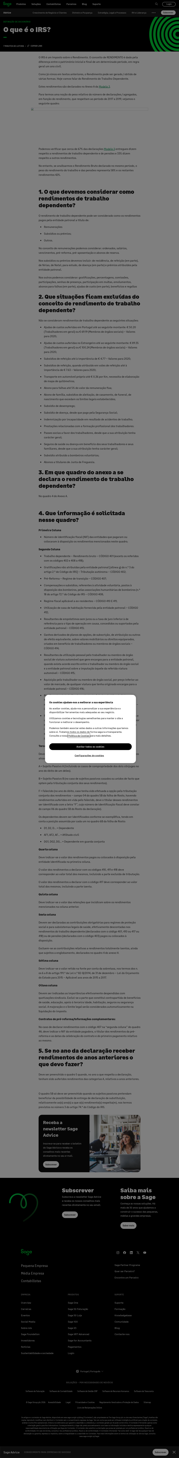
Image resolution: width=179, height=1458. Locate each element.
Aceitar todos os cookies (90, 746)
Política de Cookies (78, 735)
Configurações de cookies (89, 755)
